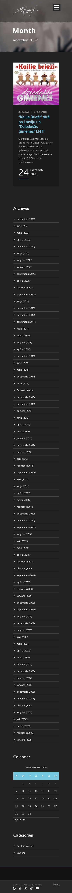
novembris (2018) (26, 308)
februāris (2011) (25, 506)
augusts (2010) (24, 534)
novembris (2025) (26, 219)
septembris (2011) (26, 472)
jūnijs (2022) (23, 253)
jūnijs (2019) (23, 301)
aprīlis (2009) (23, 582)
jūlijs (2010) (22, 541)
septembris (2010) (26, 527)
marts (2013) (23, 431)
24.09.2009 (24, 111)
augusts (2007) (24, 630)
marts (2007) (23, 657)
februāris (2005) (25, 732)
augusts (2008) (24, 616)
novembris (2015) (26, 356)
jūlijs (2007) (22, 636)
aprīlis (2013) (23, 424)
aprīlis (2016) (23, 349)
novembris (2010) (26, 520)
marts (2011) (23, 499)
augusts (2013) (24, 410)
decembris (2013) (26, 397)
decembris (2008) (26, 602)
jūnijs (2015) (23, 362)
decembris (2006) (26, 671)
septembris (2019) (26, 294)
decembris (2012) (26, 445)
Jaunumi (21, 852)
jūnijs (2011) (23, 486)
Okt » (23, 819)
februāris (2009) (25, 589)
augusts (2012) (24, 452)
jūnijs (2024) (23, 225)
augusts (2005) (24, 712)
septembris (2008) (26, 609)
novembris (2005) (26, 698)
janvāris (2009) (24, 595)
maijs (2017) (23, 328)
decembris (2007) (26, 623)
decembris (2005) (26, 691)
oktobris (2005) (24, 705)
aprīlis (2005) (23, 726)
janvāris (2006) (24, 684)
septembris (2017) (26, 321)
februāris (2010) (25, 561)
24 (36, 806)
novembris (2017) (26, 315)
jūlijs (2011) (22, 479)
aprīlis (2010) (23, 554)
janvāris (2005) (24, 739)
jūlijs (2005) (22, 719)
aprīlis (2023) (23, 239)
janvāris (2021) (24, 267)
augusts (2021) (24, 260)
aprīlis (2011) (23, 493)
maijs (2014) (23, 383)
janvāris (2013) (24, 438)
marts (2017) (23, 335)
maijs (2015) (23, 369)
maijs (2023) (23, 232)
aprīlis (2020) (23, 280)
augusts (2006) (24, 678)
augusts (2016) (24, 342)
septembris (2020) (26, 273)
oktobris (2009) (24, 568)
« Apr (16, 819)
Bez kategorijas (25, 846)
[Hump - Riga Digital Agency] (56, 884)
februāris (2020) (25, 287)
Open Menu (56, 7)
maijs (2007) (23, 643)
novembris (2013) (26, 404)
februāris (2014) (25, 390)
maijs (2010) (23, 547)
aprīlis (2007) (23, 650)
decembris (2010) (26, 513)
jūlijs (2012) (22, 458)
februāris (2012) (25, 465)
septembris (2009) (26, 575)
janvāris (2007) (24, 664)
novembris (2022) (26, 246)
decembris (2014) (26, 376)
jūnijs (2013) (23, 417)
